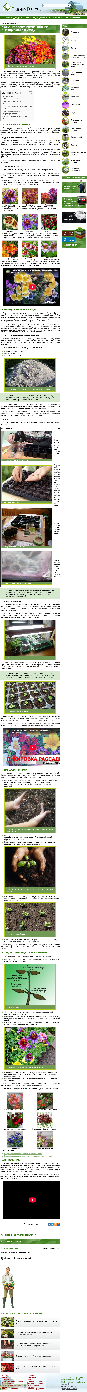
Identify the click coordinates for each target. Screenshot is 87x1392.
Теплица (3, 23)
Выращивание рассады (12, 104)
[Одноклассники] (55, 1224)
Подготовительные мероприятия (19, 106)
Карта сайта (66, 1384)
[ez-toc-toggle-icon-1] (29, 93)
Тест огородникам (73, 17)
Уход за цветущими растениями (15, 116)
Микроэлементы (71, 245)
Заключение (8, 119)
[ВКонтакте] (49, 1224)
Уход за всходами (13, 111)
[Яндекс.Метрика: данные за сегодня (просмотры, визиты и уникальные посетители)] (69, 1389)
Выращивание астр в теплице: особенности (23, 1154)
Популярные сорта (14, 101)
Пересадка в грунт (10, 114)
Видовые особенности (15, 99)
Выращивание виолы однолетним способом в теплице (28, 1156)
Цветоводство (11, 23)
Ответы (28, 17)
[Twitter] (52, 1224)
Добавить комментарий (51, 1248)
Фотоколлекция (56, 17)
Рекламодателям (68, 1386)
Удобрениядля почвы (68, 233)
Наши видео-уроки (14, 17)
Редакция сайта (40, 17)
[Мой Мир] (58, 1224)
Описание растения (10, 96)
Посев (9, 109)
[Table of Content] (30, 93)
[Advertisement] (50, 1287)
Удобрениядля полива (69, 239)
